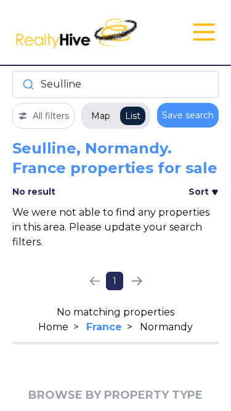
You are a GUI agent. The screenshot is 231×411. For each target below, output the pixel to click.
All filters (51, 115)
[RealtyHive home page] (81, 32)
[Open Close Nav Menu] (204, 32)
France (104, 327)
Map (100, 115)
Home (53, 327)
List (132, 115)
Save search (188, 115)
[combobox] (115, 84)
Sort (199, 191)
